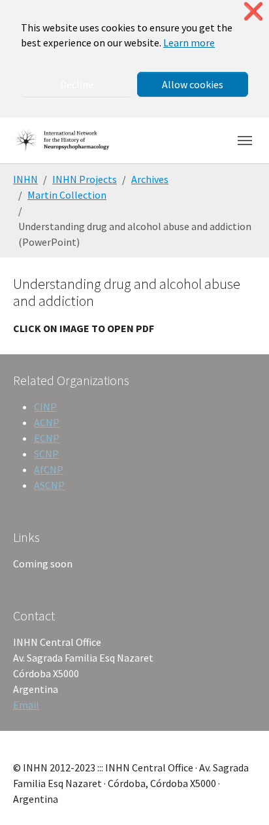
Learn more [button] (189, 42)
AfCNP (48, 469)
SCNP (46, 453)
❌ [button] (253, 11)
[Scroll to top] (240, 796)
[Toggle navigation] (245, 140)
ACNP (46, 422)
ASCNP (49, 485)
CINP (45, 406)
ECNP (46, 438)
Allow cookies (192, 84)
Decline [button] (76, 84)
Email (26, 704)
